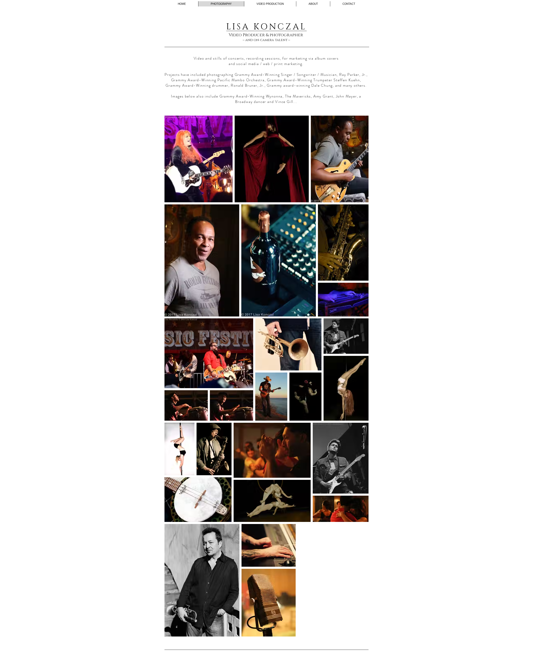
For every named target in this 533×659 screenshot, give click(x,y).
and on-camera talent (266, 40)
